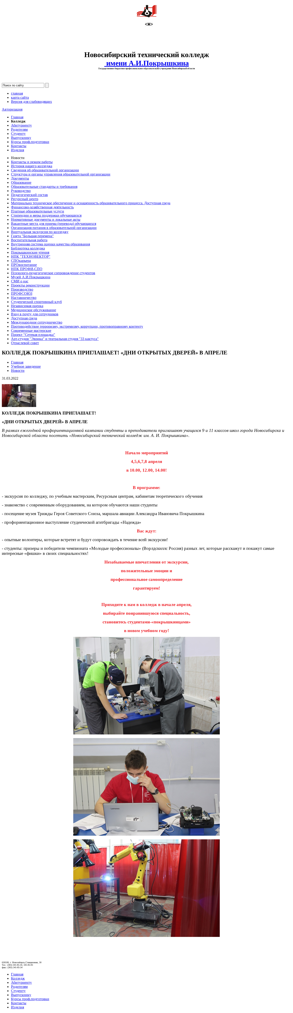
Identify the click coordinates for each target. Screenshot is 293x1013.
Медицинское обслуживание (33, 310)
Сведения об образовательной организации (45, 170)
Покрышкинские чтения (30, 252)
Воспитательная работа (29, 240)
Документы (20, 178)
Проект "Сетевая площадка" (33, 335)
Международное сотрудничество (36, 322)
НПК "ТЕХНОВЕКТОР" (30, 256)
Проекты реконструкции (30, 285)
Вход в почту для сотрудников (34, 314)
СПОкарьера (21, 261)
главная (17, 93)
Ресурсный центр (24, 199)
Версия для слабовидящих (31, 102)
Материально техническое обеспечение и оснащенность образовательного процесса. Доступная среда (90, 203)
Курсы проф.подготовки (30, 142)
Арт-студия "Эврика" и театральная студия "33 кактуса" (55, 339)
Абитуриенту (21, 125)
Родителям (19, 129)
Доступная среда (24, 318)
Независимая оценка (27, 306)
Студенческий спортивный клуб (36, 302)
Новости (17, 370)
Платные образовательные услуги (37, 211)
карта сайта (20, 97)
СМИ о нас (19, 281)
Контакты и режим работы (32, 162)
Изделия (17, 150)
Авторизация (12, 109)
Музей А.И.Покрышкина (30, 277)
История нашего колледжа (31, 166)
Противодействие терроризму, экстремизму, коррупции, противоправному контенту (77, 326)
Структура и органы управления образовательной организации (60, 174)
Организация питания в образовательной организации (54, 228)
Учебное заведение (26, 366)
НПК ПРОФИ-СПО (26, 269)
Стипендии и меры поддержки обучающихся (46, 215)
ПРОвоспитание (24, 265)
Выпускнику (21, 138)
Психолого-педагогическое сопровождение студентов (53, 273)
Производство (22, 289)
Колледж (18, 978)
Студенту (18, 134)
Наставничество (23, 298)
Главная (17, 117)
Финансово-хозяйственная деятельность (42, 207)
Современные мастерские (31, 330)
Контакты (18, 146)
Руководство (21, 191)
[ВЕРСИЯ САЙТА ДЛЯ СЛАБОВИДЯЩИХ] (149, 25)
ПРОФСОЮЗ (21, 293)
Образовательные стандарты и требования (44, 187)
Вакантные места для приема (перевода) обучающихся (53, 224)
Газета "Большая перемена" (32, 236)
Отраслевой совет (25, 343)
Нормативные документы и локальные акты (45, 219)
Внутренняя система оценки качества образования (50, 244)
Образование (21, 182)
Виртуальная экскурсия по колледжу (39, 232)
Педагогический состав (29, 195)
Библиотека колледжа (28, 248)
